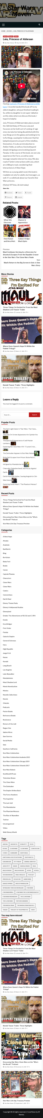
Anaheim (6, 545)
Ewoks (5, 620)
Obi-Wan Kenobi (8, 874)
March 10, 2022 (20, 387)
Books (5, 36)
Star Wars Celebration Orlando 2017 (16, 765)
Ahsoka (5, 541)
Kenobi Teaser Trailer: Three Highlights (18, 385)
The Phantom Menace (11, 811)
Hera (4, 645)
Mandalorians (8, 678)
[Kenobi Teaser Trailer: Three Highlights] (21, 368)
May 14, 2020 (20, 43)
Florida (5, 632)
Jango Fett (7, 653)
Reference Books (9, 716)
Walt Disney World (10, 832)
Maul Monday (7, 870)
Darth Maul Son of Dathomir (12, 857)
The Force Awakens (10, 795)
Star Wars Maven (21, 11)
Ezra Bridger (7, 624)
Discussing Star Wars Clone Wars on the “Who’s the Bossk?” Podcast (20, 518)
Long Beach (7, 666)
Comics (5, 591)
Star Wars (30, 888)
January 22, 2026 (20, 312)
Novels (11, 36)
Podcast (31, 874)
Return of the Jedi (9, 724)
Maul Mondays (19, 870)
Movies (5, 691)
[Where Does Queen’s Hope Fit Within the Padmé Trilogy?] (21, 330)
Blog (4, 553)
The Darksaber (8, 786)
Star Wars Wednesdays (10, 896)
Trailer (5, 909)
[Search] (39, 24)
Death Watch (29, 857)
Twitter (6, 820)
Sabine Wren (7, 732)
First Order (7, 628)
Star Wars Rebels (9, 770)
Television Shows (9, 778)
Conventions (7, 595)
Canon (5, 570)
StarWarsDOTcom (9, 774)
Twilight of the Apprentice (19, 909)
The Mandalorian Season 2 (25, 905)
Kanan (5, 657)
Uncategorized (8, 824)
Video (16, 36)
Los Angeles (7, 670)
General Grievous (9, 641)
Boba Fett (6, 561)
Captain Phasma (9, 574)
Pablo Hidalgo (20, 874)
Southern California (10, 749)
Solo (4, 745)
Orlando (6, 703)
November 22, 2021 (21, 1067)
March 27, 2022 (20, 351)
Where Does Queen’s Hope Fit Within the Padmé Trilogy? (21, 507)
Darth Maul (7, 599)
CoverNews (31, 1112)
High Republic (8, 649)
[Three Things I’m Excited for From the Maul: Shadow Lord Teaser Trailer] (21, 291)
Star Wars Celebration (11, 753)
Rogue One (7, 728)
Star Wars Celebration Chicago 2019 (16, 761)
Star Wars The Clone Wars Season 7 (27, 892)
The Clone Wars (9, 782)
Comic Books (35, 848)
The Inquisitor (8, 799)
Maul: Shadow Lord (9, 302)
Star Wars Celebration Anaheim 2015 (16, 757)
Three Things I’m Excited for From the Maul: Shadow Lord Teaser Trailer (19, 501)
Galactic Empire (9, 636)
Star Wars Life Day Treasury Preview (16, 524)
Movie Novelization (10, 686)
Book (31, 844)
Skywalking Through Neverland (13, 888)
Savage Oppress (8, 883)
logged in (15, 404)
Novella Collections (10, 695)
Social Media (7, 740)
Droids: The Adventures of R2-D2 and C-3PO (19, 616)
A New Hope (7, 537)
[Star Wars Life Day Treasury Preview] (21, 1084)
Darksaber (13, 853)
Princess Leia (7, 879)
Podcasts (6, 707)
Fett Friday (17, 861)
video (33, 909)
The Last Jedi (8, 803)
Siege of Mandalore (22, 883)
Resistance (7, 720)
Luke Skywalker (8, 674)
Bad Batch (6, 549)
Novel (29, 870)
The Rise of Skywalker (11, 815)
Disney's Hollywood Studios (13, 607)
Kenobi (6, 380)
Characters (7, 578)
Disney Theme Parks (10, 603)
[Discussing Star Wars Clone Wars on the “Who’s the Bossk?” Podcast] (21, 1046)
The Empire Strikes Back (12, 790)
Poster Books (8, 711)
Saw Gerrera (7, 736)
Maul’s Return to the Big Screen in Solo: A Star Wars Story (22, 262)
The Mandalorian (9, 807)
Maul (34, 866)
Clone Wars (7, 582)
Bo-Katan (6, 557)
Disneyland (7, 611)
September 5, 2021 (21, 1103)
